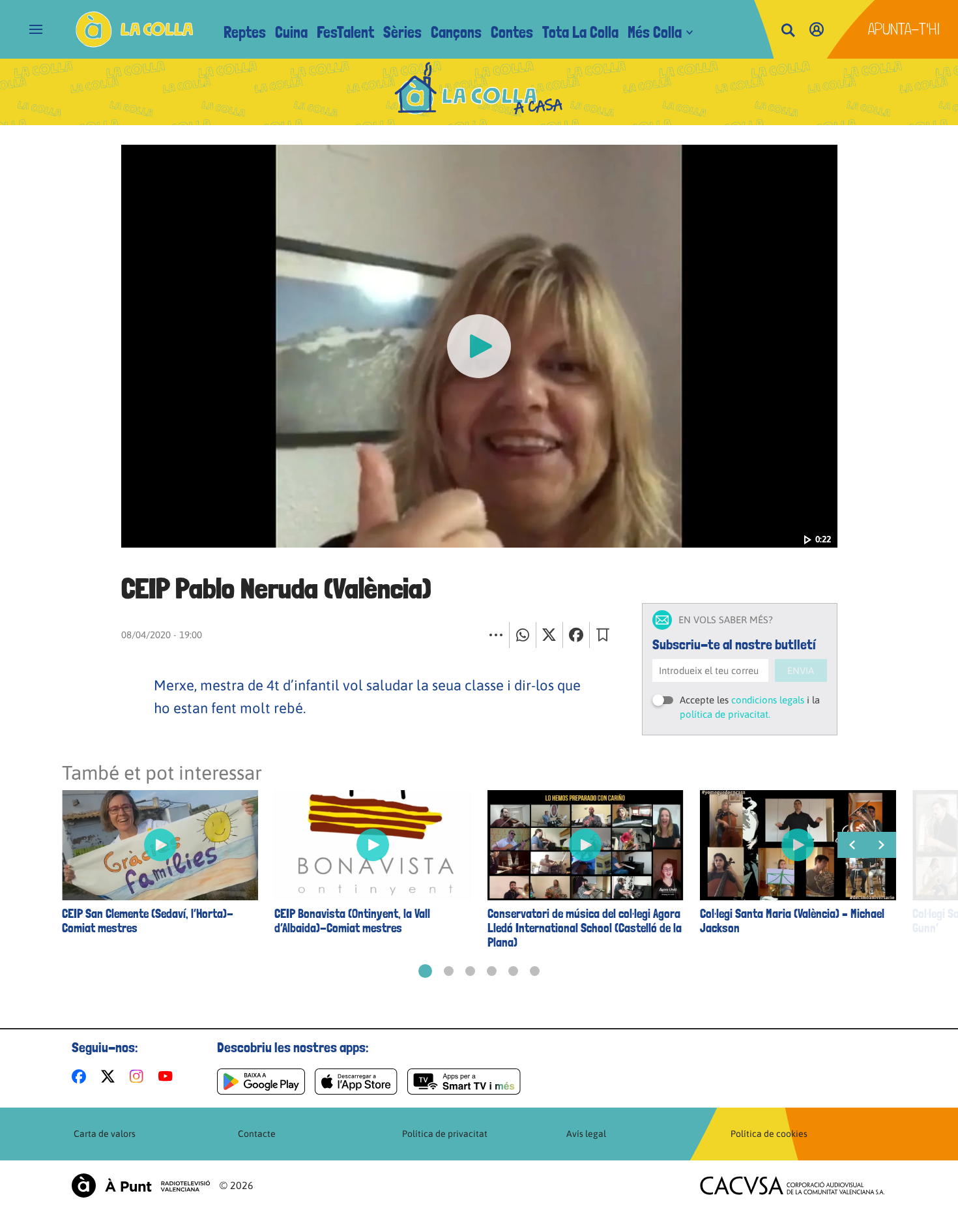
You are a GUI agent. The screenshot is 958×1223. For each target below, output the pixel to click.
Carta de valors (105, 1133)
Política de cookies (769, 1133)
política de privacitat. (725, 714)
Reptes (245, 32)
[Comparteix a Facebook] (576, 635)
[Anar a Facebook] (81, 1076)
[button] (425, 971)
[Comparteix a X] (549, 635)
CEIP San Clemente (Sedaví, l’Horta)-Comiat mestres (147, 921)
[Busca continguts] (788, 31)
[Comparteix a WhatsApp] (523, 635)
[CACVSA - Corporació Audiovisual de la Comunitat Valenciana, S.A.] (792, 1185)
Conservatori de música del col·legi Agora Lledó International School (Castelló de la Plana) (584, 928)
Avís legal (586, 1133)
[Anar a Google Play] (261, 1081)
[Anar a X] (110, 1076)
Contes (512, 32)
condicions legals (767, 699)
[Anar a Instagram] (139, 1076)
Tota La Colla (580, 32)
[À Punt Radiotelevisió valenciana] (141, 1185)
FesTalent (345, 32)
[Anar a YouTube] (168, 1076)
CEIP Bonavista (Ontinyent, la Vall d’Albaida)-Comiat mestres (352, 921)
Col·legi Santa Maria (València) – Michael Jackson (792, 921)
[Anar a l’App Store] (356, 1081)
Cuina (291, 32)
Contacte (257, 1133)
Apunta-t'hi (904, 29)
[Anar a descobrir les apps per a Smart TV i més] (464, 1081)
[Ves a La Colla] (134, 29)
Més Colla (655, 32)
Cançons (456, 32)
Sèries (402, 32)
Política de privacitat (444, 1133)
